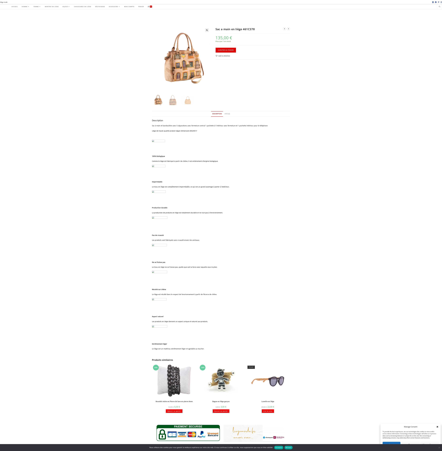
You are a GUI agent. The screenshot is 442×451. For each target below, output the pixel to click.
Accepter (278, 447)
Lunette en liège (267, 401)
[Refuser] (439, 447)
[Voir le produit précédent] (284, 28)
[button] (437, 427)
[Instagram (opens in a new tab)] (441, 2)
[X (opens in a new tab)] (433, 2)
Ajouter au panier (226, 50)
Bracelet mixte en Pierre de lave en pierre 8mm (174, 401)
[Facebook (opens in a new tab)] (435, 2)
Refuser (288, 447)
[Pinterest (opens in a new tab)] (438, 2)
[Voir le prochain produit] (288, 28)
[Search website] (439, 6)
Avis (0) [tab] (227, 114)
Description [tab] (217, 114)
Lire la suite (267, 411)
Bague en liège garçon (221, 401)
